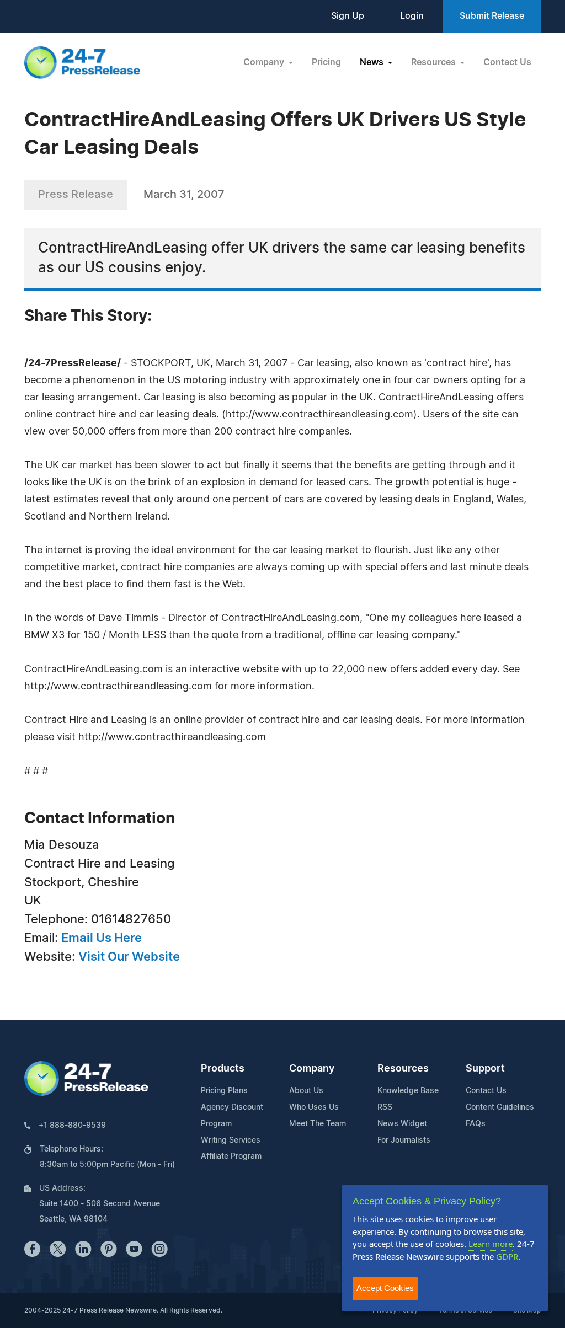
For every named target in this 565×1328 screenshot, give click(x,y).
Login (412, 16)
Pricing (326, 62)
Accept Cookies (385, 1288)
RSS (384, 1107)
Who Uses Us (314, 1107)
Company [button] (264, 62)
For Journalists (403, 1140)
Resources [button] (434, 62)
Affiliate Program (231, 1156)
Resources (403, 1069)
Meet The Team (317, 1124)
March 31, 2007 (184, 194)
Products (222, 1069)
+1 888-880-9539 (72, 1125)
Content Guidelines (500, 1107)
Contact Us (507, 62)
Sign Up (347, 16)
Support (485, 1069)
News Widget (402, 1124)
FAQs (476, 1124)
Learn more (490, 1243)
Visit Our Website (129, 957)
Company (311, 1069)
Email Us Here (101, 938)
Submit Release (492, 16)
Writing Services (230, 1140)
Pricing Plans (224, 1091)
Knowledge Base (408, 1091)
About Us (306, 1091)
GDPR (507, 1256)
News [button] (373, 62)
